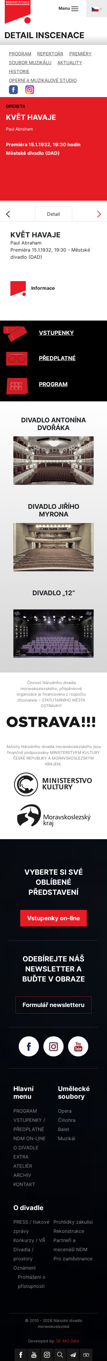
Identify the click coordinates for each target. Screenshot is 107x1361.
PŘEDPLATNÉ (57, 358)
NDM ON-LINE (29, 1138)
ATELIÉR (22, 1166)
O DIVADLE (26, 1148)
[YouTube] (34, 1355)
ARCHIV (22, 1175)
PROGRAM (20, 54)
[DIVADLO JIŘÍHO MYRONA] (53, 547)
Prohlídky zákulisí (73, 1222)
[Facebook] (21, 1355)
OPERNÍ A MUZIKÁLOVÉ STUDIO (43, 80)
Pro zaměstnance (73, 1259)
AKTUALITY (69, 62)
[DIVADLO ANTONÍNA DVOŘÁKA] (53, 460)
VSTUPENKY (56, 332)
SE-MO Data (67, 1341)
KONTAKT (24, 1184)
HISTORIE (19, 71)
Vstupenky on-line (53, 918)
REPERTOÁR (50, 54)
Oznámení (24, 1268)
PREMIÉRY (80, 54)
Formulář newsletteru (53, 1004)
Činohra (66, 1120)
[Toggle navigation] (96, 8)
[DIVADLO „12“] (53, 633)
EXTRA (21, 1157)
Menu (65, 8)
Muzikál (66, 1138)
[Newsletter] (73, 1355)
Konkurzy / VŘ (29, 1240)
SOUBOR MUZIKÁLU (30, 62)
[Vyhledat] (60, 1355)
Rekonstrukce (69, 1231)
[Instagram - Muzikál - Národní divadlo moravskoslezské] (29, 89)
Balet (63, 1129)
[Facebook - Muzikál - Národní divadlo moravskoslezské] (13, 89)
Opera (65, 1111)
